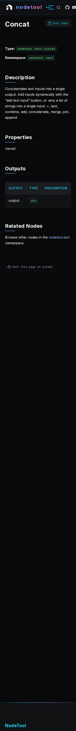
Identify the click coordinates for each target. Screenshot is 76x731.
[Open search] (58, 7)
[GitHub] (67, 7)
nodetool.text (59, 237)
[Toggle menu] (48, 7)
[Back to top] (69, 725)
